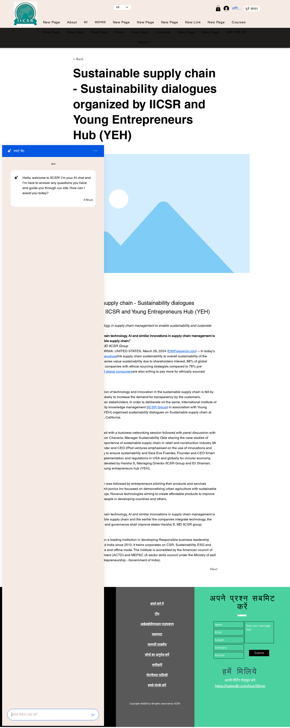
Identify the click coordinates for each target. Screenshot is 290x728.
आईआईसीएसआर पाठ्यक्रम (157, 624)
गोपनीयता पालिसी (157, 675)
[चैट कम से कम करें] (95, 151)
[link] (218, 8)
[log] (53, 431)
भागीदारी (157, 665)
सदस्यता (157, 634)
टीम (157, 614)
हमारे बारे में (157, 603)
